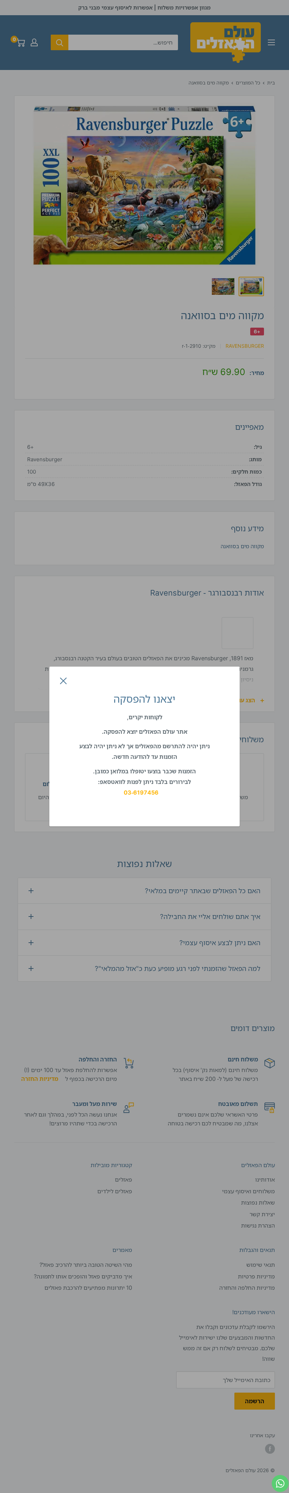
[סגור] (63, 680)
